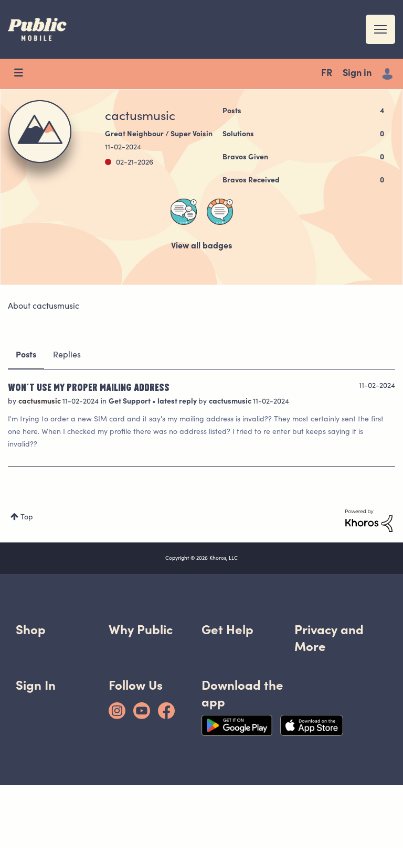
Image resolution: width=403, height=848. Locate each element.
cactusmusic (40, 402)
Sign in (357, 74)
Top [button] (26, 517)
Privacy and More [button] (329, 638)
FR (326, 74)
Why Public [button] (141, 630)
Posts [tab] (26, 355)
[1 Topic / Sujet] (220, 212)
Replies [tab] (67, 355)
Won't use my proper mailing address (88, 386)
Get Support (130, 402)
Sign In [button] (36, 685)
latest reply (177, 402)
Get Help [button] (227, 630)
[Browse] (23, 73)
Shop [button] (31, 630)
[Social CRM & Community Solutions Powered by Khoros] (369, 521)
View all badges (201, 246)
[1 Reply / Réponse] (184, 212)
